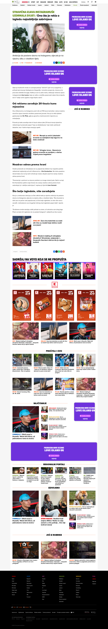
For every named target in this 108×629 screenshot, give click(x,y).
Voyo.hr (23, 619)
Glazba (43, 583)
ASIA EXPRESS (73, 2)
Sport (33, 2)
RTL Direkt (14, 588)
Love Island (44, 590)
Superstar (44, 592)
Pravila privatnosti (47, 612)
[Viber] (61, 63)
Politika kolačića (37, 612)
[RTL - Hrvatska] (87, 612)
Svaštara (77, 592)
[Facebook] (54, 63)
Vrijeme (13, 594)
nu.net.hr (89, 619)
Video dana (78, 597)
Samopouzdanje (23, 251)
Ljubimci (47, 5)
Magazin (43, 2)
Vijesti (13, 578)
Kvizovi (77, 594)
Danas (14, 576)
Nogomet (28, 578)
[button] (14, 264)
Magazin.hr (29, 62)
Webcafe (50, 2)
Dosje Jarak (14, 592)
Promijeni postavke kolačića (63, 612)
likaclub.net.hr (29, 620)
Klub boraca (29, 583)
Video (94, 579)
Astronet (77, 578)
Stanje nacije (14, 590)
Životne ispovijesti (84, 5)
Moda (53, 5)
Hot (38, 2)
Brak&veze (15, 5)
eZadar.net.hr (82, 619)
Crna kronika (14, 583)
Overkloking (78, 588)
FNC (27, 594)
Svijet (13, 581)
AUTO (60, 2)
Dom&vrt (22, 5)
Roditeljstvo (67, 5)
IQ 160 (66, 2)
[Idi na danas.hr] (26, 2)
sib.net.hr (38, 619)
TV (42, 588)
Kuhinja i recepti (31, 5)
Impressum (14, 612)
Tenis (28, 590)
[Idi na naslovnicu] (16, 3)
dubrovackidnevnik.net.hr (72, 619)
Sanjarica (94, 583)
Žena (56, 2)
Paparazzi (44, 585)
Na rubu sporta (29, 585)
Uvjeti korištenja (29, 612)
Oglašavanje (21, 612)
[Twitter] (57, 63)
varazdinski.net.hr (54, 619)
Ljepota (40, 5)
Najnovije (94, 581)
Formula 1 (28, 597)
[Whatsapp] (59, 63)
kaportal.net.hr (45, 619)
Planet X (77, 590)
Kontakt (53, 612)
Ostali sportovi (29, 592)
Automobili (94, 5)
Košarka (28, 588)
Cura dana (78, 581)
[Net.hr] (93, 612)
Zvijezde (43, 578)
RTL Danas (14, 585)
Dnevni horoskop (79, 583)
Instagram (15, 251)
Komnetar (78, 585)
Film (43, 581)
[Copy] (64, 63)
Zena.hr (18, 619)
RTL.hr (13, 619)
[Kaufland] (54, 284)
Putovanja (59, 5)
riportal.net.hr (62, 619)
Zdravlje (75, 5)
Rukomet (28, 581)
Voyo (43, 599)
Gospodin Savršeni (45, 594)
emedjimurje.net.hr (30, 619)
